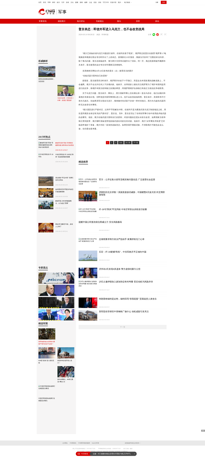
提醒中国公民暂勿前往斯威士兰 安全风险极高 (100, 222)
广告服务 (87, 451)
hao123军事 (95, 443)
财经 (53, 2)
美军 (138, 21)
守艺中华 (106, 2)
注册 (157, 2)
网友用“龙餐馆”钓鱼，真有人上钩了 (64, 225)
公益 (90, 2)
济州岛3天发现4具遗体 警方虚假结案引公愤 (119, 269)
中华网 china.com (47, 12)
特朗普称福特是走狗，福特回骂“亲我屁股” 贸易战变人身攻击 (128, 299)
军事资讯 (43, 21)
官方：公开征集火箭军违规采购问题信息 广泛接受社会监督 (127, 179)
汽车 (62, 2)
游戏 (67, 2)
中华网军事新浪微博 (84, 443)
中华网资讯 (73, 443)
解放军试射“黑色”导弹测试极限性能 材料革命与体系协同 (64, 144)
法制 (99, 2)
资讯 (44, 2)
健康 (85, 2)
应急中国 (113, 2)
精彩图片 (62, 21)
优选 (95, 2)
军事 (49, 2)
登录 (163, 2)
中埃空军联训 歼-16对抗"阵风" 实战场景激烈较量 (64, 156)
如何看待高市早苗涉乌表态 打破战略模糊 (64, 190)
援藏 (76, 2)
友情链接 (117, 451)
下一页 (135, 142)
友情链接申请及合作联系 (132, 443)
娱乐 (58, 2)
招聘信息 (99, 451)
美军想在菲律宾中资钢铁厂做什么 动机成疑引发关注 (124, 311)
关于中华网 (80, 451)
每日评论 (81, 21)
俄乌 (119, 21)
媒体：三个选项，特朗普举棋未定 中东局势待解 (111, 454)
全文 (120, 142)
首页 (39, 2)
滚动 (157, 21)
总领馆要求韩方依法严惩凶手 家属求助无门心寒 (121, 239)
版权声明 (105, 451)
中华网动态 (124, 451)
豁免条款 (111, 451)
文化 (72, 2)
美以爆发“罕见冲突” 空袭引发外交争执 (64, 179)
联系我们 (93, 451)
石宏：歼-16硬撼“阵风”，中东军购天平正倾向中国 (122, 252)
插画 (81, 2)
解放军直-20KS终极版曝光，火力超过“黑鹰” (63, 202)
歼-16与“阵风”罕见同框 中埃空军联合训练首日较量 (123, 209)
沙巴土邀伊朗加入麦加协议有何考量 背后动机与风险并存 (126, 281)
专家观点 (100, 21)
